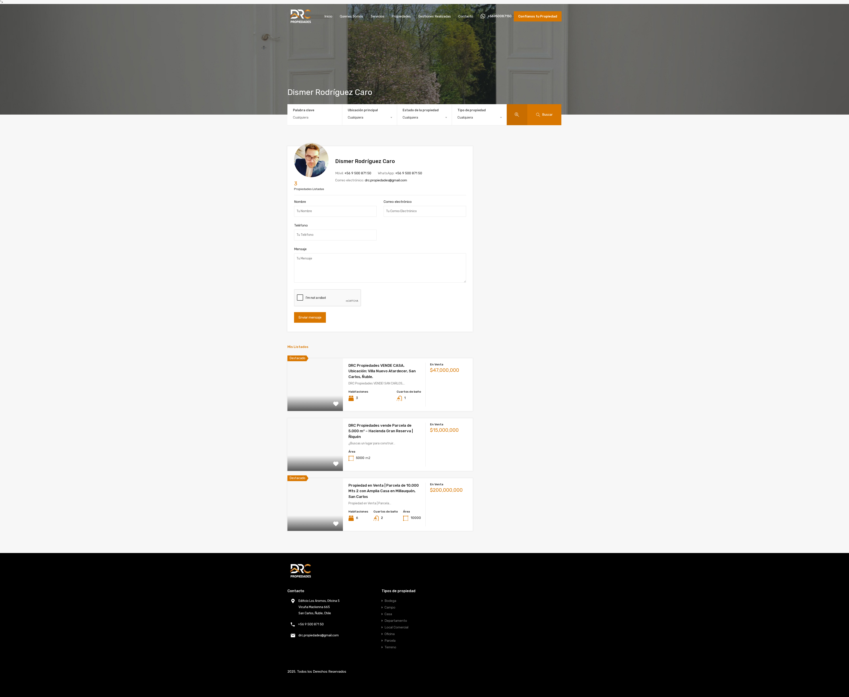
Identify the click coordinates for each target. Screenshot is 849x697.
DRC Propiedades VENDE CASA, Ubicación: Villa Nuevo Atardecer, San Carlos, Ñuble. (382, 371)
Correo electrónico (398, 202)
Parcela (390, 641)
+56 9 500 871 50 (357, 173)
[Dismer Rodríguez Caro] (311, 175)
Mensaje (300, 249)
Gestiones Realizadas (434, 16)
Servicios (377, 16)
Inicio (328, 16)
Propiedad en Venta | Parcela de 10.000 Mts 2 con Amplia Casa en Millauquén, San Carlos (383, 491)
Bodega (390, 601)
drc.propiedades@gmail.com (386, 180)
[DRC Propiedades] (300, 21)
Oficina (389, 634)
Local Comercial (396, 627)
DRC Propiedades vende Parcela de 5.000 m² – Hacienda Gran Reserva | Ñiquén (380, 431)
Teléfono (301, 225)
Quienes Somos (351, 16)
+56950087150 (500, 16)
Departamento (395, 621)
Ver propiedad (315, 400)
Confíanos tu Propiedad (537, 16)
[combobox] (369, 117)
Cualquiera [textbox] (355, 117)
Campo (389, 607)
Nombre (300, 202)
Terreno (390, 647)
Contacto (465, 16)
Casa (388, 614)
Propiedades (401, 16)
